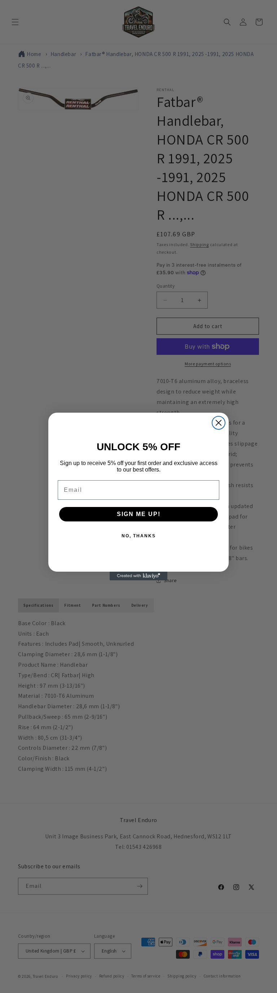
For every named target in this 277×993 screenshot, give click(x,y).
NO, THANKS (139, 535)
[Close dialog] (218, 422)
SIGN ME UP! (139, 514)
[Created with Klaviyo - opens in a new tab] (138, 576)
